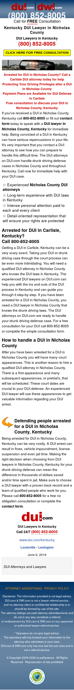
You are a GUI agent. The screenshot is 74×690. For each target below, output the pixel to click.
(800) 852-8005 (37, 15)
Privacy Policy (56, 588)
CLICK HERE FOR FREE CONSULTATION (37, 52)
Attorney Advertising (23, 588)
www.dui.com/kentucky (37, 539)
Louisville (27, 547)
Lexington (46, 547)
